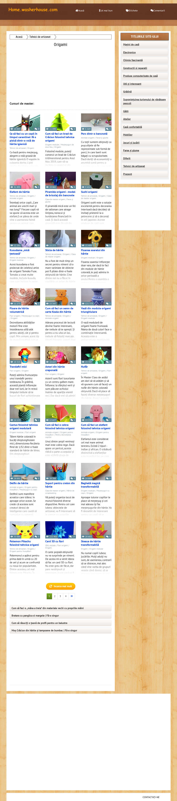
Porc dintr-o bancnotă (94, 133)
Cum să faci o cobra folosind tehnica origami (59, 426)
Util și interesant (132, 83)
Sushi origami (89, 191)
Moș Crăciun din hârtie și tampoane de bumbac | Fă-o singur (44, 630)
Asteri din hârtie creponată (55, 368)
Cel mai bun (106, 10)
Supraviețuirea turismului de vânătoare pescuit (144, 101)
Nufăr (84, 366)
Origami (30, 148)
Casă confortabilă (132, 127)
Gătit (125, 111)
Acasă (81, 10)
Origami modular (52, 145)
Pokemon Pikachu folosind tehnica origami (24, 543)
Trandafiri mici (18, 366)
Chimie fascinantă (133, 60)
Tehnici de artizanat (18, 148)
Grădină (127, 91)
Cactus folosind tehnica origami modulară (24, 426)
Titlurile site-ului (145, 36)
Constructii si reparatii (135, 68)
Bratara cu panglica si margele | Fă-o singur (35, 615)
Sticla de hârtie (54, 250)
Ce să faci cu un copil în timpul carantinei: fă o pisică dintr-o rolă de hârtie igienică (23, 139)
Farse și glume (102, 138)
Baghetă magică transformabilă (90, 485)
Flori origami (15, 316)
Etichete (133, 10)
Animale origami (87, 138)
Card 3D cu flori (54, 541)
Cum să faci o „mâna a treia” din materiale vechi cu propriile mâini (48, 608)
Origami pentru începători (20, 551)
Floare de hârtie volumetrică (19, 310)
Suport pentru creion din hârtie (60, 485)
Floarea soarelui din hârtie (93, 252)
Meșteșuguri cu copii (30, 316)
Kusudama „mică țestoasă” (19, 252)
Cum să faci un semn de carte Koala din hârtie (59, 310)
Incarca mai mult (63, 586)
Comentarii (159, 10)
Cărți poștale (50, 545)
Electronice (129, 52)
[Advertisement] (61, 72)
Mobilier (127, 134)
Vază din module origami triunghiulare (96, 310)
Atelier (127, 119)
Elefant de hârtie (20, 191)
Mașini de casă (131, 44)
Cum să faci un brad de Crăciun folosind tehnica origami (59, 137)
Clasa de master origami (55, 199)
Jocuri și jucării (131, 142)
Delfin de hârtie (19, 483)
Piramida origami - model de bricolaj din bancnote (60, 193)
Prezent (127, 174)
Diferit (126, 158)
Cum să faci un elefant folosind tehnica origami (95, 426)
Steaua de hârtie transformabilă (91, 543)
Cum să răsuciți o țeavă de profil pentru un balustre (39, 623)
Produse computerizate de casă (140, 75)
